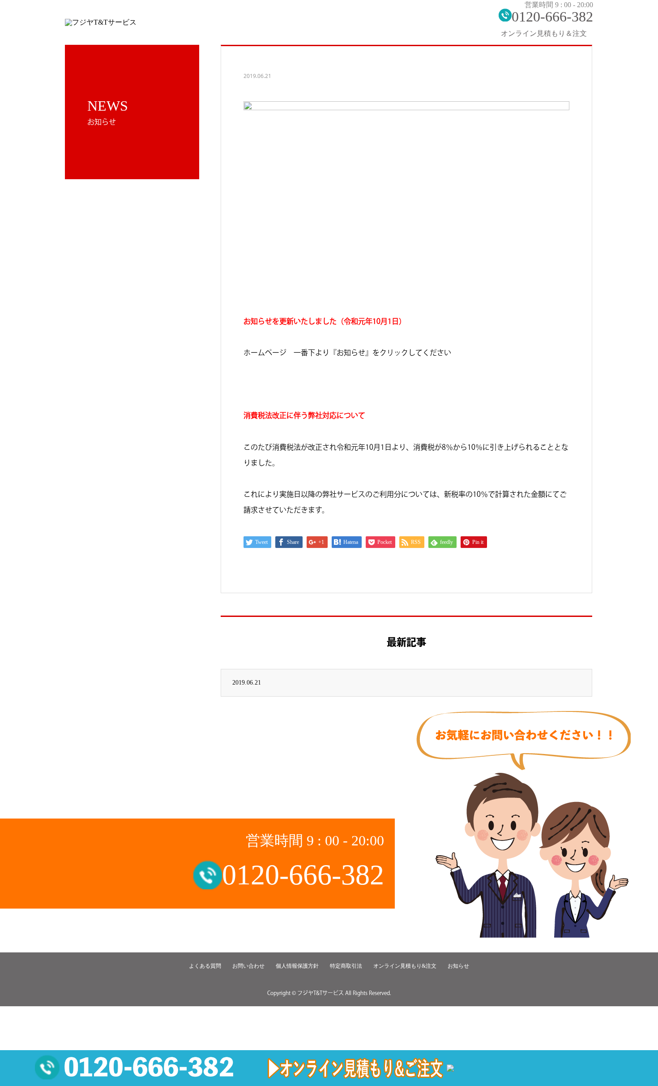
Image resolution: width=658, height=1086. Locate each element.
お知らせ (458, 966)
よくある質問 (205, 966)
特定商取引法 (346, 966)
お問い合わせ (248, 966)
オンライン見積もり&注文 (404, 966)
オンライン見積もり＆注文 (544, 33)
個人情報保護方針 (297, 966)
